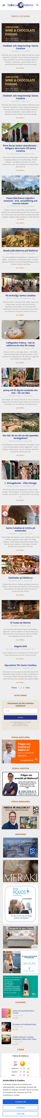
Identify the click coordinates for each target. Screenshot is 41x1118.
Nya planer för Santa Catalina (20, 665)
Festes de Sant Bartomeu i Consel (23, 1012)
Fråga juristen (20, 768)
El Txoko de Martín (20, 622)
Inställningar (20, 1108)
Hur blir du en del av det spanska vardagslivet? (20, 437)
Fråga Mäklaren (20, 737)
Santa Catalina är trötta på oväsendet (20, 529)
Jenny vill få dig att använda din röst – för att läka (20, 391)
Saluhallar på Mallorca (20, 577)
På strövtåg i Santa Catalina (21, 295)
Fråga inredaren (20, 801)
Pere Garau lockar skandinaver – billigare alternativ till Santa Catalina (20, 148)
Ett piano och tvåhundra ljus (24, 1024)
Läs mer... (16, 1018)
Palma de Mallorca (20, 1056)
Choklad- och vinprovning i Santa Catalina (20, 47)
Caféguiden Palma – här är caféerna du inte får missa (20, 344)
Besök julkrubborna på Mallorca (20, 250)
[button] (3, 5)
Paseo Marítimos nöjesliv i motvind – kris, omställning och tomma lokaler (21, 201)
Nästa (28, 688)
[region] (20, 1097)
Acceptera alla (20, 1102)
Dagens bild (20, 646)
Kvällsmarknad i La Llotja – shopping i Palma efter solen (24, 1038)
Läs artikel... (20, 68)
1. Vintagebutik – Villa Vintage (20, 483)
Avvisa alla (20, 1114)
